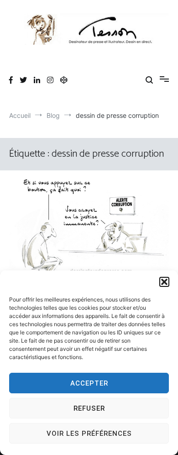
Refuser (89, 408)
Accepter (89, 383)
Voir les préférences (89, 433)
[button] (164, 281)
